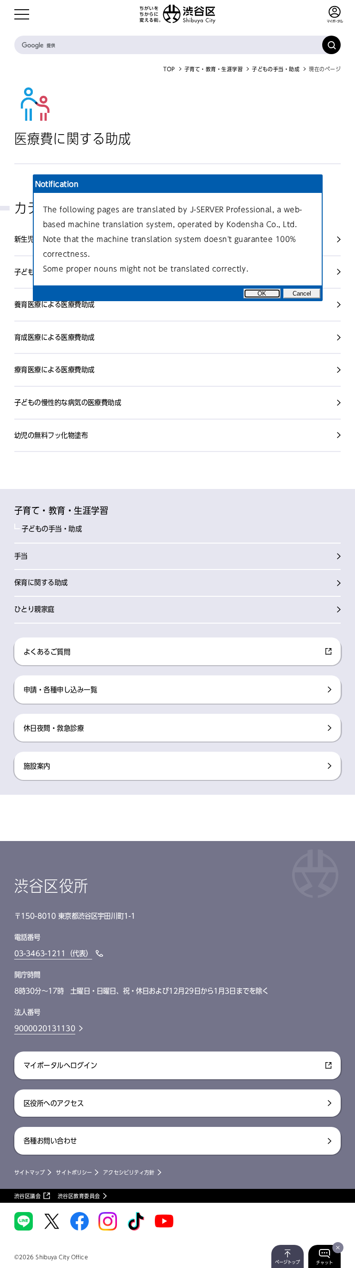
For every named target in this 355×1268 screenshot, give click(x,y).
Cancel (302, 293)
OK (261, 293)
